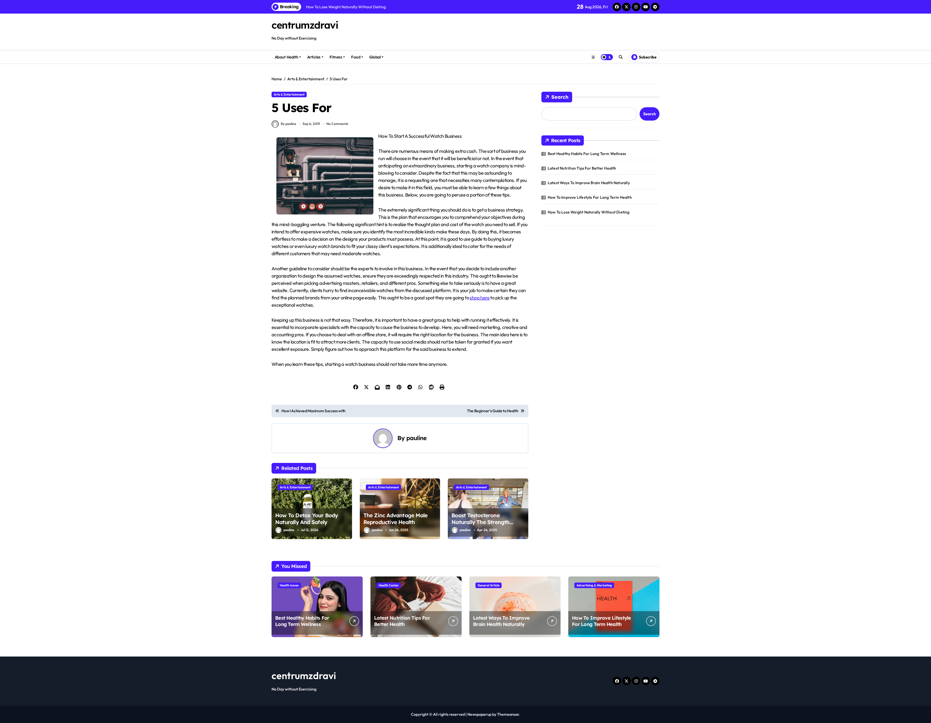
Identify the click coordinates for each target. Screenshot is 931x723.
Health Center (389, 585)
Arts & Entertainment (289, 94)
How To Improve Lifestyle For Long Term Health (590, 197)
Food (355, 57)
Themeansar (508, 714)
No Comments (337, 124)
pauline (416, 438)
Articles (314, 57)
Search (560, 97)
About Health (286, 57)
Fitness (335, 57)
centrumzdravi (305, 25)
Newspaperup (479, 714)
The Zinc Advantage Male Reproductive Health (395, 519)
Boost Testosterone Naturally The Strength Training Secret (480, 522)
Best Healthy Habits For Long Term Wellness (587, 153)
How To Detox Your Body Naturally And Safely (306, 519)
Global (375, 57)
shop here (480, 298)
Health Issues (289, 585)
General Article (488, 585)
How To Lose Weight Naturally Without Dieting (589, 212)
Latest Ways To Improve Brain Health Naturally (589, 182)
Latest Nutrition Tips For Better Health (582, 168)
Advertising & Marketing (594, 585)
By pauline (288, 124)
